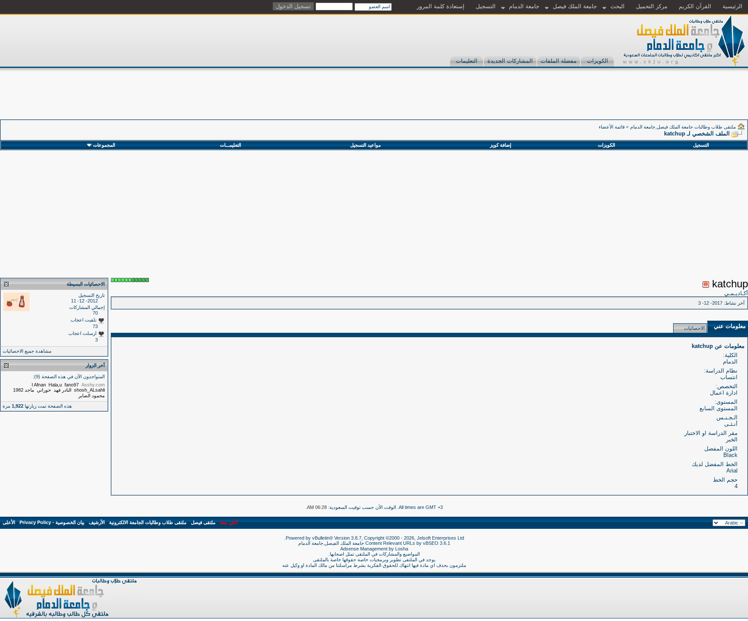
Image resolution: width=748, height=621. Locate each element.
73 (95, 326)
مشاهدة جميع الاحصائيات (27, 351)
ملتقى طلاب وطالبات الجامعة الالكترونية (148, 522)
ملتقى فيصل (203, 522)
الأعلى (9, 522)
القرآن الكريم (695, 6)
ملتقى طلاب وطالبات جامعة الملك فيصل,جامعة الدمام (683, 126)
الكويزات (597, 61)
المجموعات (104, 145)
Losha (401, 548)
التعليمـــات (230, 145)
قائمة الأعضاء (612, 126)
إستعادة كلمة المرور (440, 6)
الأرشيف (97, 522)
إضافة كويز (500, 145)
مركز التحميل (651, 6)
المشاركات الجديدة (510, 61)
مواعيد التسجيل (365, 145)
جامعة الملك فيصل (575, 6)
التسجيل (486, 6)
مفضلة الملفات (559, 61)
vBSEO (430, 543)
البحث (617, 6)
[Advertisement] (590, 99)
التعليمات (466, 61)
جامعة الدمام (524, 6)
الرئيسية (732, 6)
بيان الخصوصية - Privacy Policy (51, 522)
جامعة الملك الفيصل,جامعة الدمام (331, 543)
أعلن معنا (229, 522)
